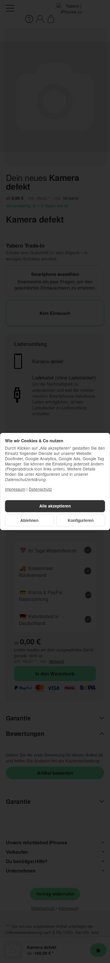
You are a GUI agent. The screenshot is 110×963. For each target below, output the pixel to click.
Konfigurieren (81, 520)
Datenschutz (40, 489)
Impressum (15, 489)
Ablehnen (29, 520)
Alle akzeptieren (55, 506)
